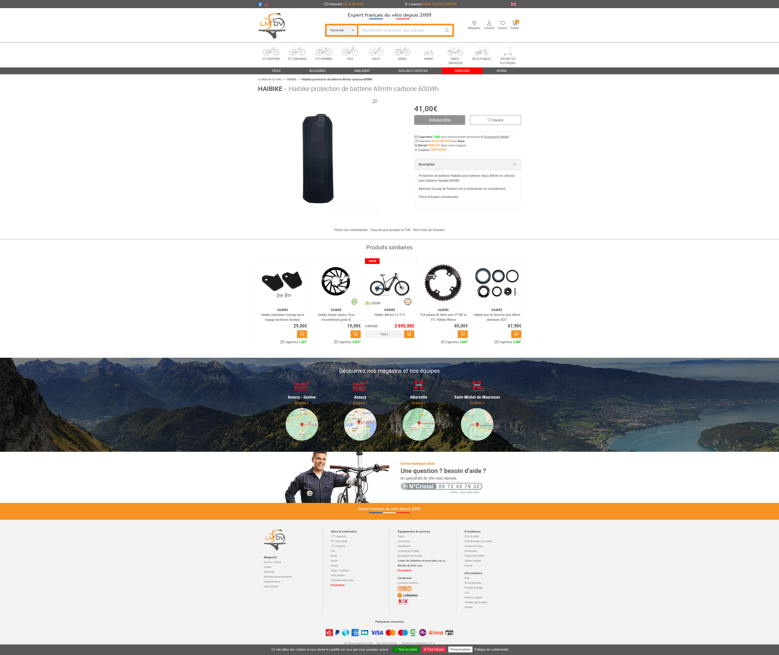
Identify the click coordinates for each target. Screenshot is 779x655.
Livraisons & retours (408, 583)
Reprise (468, 565)
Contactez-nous (272, 581)
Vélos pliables (338, 575)
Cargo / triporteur (340, 570)
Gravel (334, 560)
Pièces (401, 536)
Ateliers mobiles (473, 560)
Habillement (404, 546)
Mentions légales (473, 597)
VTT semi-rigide (339, 541)
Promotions (462, 70)
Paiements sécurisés (389, 621)
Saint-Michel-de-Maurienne (278, 576)
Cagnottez (295, 342)
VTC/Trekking (338, 546)
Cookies (469, 607)
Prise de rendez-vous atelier (479, 541)
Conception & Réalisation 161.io (418, 643)
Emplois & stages (474, 587)
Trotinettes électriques (342, 580)
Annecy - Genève (272, 562)
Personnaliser (460, 649)
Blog (467, 578)
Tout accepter (407, 649)
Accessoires (404, 541)
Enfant (334, 565)
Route (334, 555)
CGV (467, 592)
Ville (333, 551)
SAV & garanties (473, 583)
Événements (471, 551)
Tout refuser (435, 649)
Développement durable (410, 555)
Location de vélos (473, 546)
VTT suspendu (338, 536)
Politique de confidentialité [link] (491, 649)
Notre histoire (271, 586)
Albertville (269, 572)
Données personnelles (476, 602)
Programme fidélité (496, 136)
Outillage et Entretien (409, 551)
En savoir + (302, 402)
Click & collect (472, 536)
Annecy (268, 567)
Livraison (423, 149)
